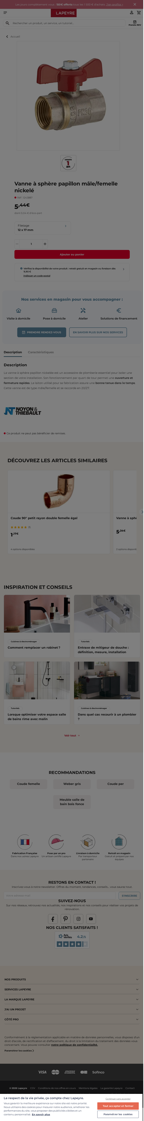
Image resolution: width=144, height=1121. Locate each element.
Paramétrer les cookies (118, 1114)
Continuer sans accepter (118, 1098)
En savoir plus (41, 1114)
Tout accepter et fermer (118, 1105)
